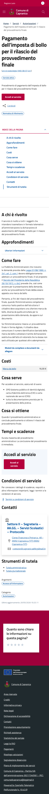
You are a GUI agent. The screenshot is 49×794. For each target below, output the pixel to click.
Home (6, 23)
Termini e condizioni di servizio (19, 499)
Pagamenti (9, 749)
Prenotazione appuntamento (17, 727)
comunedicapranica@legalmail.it (29, 548)
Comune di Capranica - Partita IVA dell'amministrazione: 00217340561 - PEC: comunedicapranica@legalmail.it (24, 775)
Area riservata (10, 694)
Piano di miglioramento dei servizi (19, 765)
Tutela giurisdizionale (16, 571)
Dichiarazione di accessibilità (17, 716)
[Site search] (43, 12)
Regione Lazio (9, 3)
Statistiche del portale (14, 738)
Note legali (9, 710)
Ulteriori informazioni (15, 250)
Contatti (7, 721)
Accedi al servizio (13, 97)
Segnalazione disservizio (15, 760)
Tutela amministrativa (16, 567)
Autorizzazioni (29, 23)
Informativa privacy (13, 705)
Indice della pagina (12, 129)
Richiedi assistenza (12, 732)
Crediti (7, 699)
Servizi (16, 23)
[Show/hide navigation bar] (4, 12)
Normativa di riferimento (13, 113)
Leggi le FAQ (9, 743)
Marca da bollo (9, 368)
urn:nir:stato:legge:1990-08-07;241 (16, 70)
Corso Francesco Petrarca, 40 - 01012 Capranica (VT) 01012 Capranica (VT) (27, 541)
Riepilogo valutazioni (13, 754)
